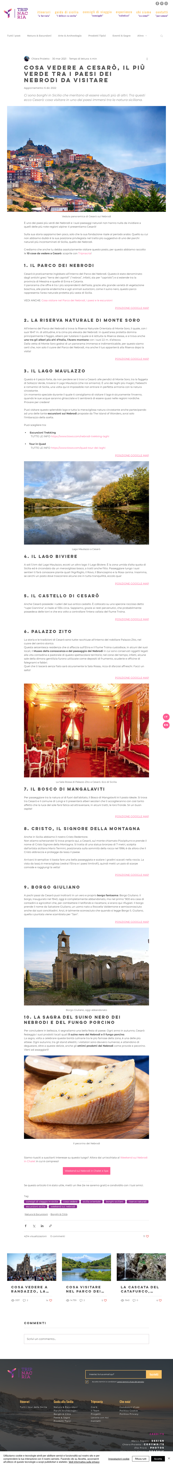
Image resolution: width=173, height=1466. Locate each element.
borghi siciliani (114, 1201)
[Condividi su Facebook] (25, 1225)
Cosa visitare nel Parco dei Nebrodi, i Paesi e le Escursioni (86, 1289)
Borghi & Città (59, 1214)
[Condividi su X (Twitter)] (33, 1225)
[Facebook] (157, 3)
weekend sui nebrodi (63, 1206)
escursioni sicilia (35, 1206)
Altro (140, 35)
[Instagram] (166, 3)
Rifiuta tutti (140, 1458)
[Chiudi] (169, 1458)
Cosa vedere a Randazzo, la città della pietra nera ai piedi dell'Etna (30, 1289)
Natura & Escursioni (39, 35)
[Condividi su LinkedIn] (42, 1225)
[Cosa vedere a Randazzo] (31, 1267)
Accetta (158, 1458)
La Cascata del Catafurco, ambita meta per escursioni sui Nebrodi (140, 1289)
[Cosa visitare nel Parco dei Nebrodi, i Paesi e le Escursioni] (86, 1267)
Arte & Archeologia (70, 35)
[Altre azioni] (147, 59)
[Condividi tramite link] (50, 1225)
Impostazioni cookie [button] (118, 1458)
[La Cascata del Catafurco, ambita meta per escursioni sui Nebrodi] (141, 1267)
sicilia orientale (92, 1201)
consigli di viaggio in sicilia (42, 1201)
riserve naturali (137, 1201)
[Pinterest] (162, 3)
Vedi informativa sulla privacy (84, 1461)
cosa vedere (70, 1201)
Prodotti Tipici (97, 35)
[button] (166, 725)
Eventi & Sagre (122, 35)
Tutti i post (13, 35)
